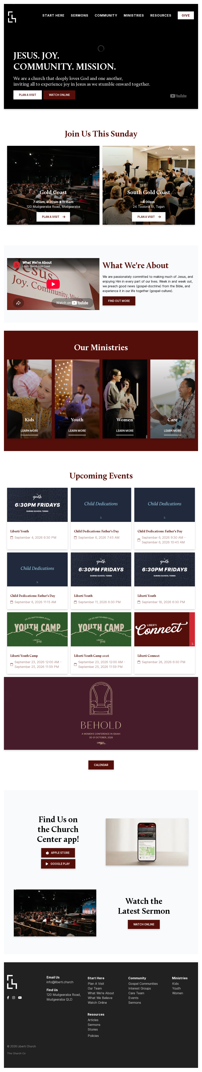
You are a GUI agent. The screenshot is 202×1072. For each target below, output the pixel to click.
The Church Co (16, 1053)
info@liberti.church (60, 982)
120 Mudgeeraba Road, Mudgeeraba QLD (64, 997)
